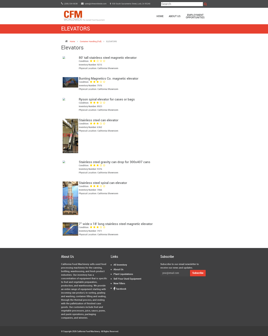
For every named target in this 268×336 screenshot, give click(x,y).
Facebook (120, 289)
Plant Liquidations (123, 274)
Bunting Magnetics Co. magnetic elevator (108, 78)
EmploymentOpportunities (195, 16)
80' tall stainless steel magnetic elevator (108, 58)
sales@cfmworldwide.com (96, 4)
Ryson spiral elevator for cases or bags (107, 99)
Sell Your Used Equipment (127, 279)
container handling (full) (91, 41)
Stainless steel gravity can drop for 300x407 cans (114, 162)
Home (159, 16)
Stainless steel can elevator (98, 120)
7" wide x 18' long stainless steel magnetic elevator (116, 224)
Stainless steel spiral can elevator (103, 183)
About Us (175, 16)
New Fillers (119, 283)
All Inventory (120, 265)
